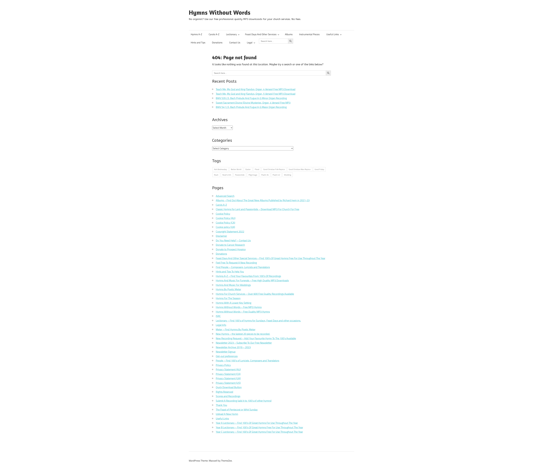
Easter (248, 169)
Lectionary (231, 34)
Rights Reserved (224, 392)
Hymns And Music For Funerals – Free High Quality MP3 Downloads (252, 280)
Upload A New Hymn (227, 414)
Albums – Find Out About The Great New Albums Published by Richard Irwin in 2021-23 (263, 200)
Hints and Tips (198, 42)
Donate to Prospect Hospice (231, 249)
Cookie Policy (223, 214)
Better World (236, 169)
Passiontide (239, 174)
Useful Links (332, 34)
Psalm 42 (276, 174)
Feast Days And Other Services (260, 34)
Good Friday (319, 169)
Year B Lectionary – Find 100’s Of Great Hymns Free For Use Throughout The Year (259, 427)
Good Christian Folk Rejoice (274, 169)
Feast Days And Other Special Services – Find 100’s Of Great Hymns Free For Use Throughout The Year (270, 258)
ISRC (218, 316)
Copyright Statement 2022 (230, 231)
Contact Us (234, 42)
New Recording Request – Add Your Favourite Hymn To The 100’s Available (256, 338)
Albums (289, 34)
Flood (257, 169)
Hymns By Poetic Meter (228, 289)
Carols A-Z (214, 34)
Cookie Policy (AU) (225, 218)
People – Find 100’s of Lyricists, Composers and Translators (247, 360)
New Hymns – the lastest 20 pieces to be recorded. (243, 334)
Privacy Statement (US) (228, 383)
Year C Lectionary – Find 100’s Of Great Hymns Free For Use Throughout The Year (259, 432)
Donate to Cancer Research (230, 245)
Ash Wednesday (220, 169)
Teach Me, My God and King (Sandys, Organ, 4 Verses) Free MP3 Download (255, 89)
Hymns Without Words (219, 12)
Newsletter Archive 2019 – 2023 (233, 347)
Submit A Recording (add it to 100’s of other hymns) (244, 401)
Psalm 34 (265, 174)
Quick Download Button (229, 387)
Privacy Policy (223, 365)
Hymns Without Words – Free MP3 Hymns (239, 307)
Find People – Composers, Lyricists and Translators (243, 267)
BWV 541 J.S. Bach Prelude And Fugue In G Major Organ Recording (251, 107)
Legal (249, 42)
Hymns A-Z (196, 34)
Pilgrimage (253, 174)
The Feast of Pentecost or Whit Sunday (237, 409)
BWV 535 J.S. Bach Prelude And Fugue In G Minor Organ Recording (251, 98)
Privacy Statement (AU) (228, 369)
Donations (217, 42)
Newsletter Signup (225, 352)
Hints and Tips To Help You (230, 271)
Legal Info (221, 325)
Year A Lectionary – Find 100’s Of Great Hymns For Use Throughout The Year (257, 423)
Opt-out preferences (227, 356)
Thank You (221, 405)
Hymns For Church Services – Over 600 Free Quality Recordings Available (255, 294)
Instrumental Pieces (309, 34)
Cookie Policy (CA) (225, 223)
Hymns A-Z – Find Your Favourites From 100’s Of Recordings (248, 276)
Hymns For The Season (228, 298)
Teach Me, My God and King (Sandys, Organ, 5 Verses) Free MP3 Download (255, 94)
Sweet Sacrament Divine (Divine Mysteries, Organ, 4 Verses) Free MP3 (253, 103)
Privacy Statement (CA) (228, 374)
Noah (216, 174)
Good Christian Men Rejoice (300, 169)
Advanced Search (225, 196)
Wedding (287, 174)
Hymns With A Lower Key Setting (233, 303)
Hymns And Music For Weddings (233, 285)
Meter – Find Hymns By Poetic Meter (235, 329)
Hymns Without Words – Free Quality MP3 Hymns (243, 312)
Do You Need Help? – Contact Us (233, 240)
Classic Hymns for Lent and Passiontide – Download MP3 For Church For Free (257, 209)
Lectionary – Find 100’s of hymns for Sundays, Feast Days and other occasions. (258, 320)
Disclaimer (221, 236)
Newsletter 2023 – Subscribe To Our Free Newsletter (244, 343)
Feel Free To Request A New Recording (236, 263)
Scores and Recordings (228, 396)
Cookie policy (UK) (225, 227)
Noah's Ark (226, 174)
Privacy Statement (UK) (228, 378)
